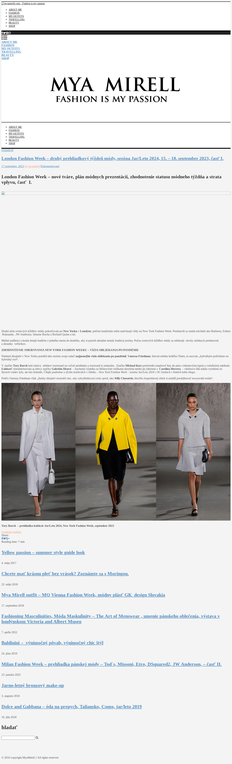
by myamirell (32, 166)
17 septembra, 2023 (12, 166)
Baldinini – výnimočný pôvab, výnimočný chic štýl (52, 642)
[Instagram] (9, 32)
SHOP (12, 26)
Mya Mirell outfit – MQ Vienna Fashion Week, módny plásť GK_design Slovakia (83, 594)
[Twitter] (4, 32)
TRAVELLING (17, 19)
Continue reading (11, 531)
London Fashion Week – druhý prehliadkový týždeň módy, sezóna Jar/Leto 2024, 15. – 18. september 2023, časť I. (112, 158)
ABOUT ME (15, 9)
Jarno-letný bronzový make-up (32, 685)
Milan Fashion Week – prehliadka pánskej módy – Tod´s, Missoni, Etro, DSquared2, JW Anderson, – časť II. (111, 664)
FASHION (14, 13)
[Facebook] (2, 32)
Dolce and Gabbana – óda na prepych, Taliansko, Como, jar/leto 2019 (71, 706)
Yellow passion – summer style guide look (43, 552)
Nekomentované (49, 166)
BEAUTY (14, 22)
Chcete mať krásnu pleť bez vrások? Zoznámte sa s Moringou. (65, 573)
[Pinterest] (7, 32)
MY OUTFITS (16, 16)
